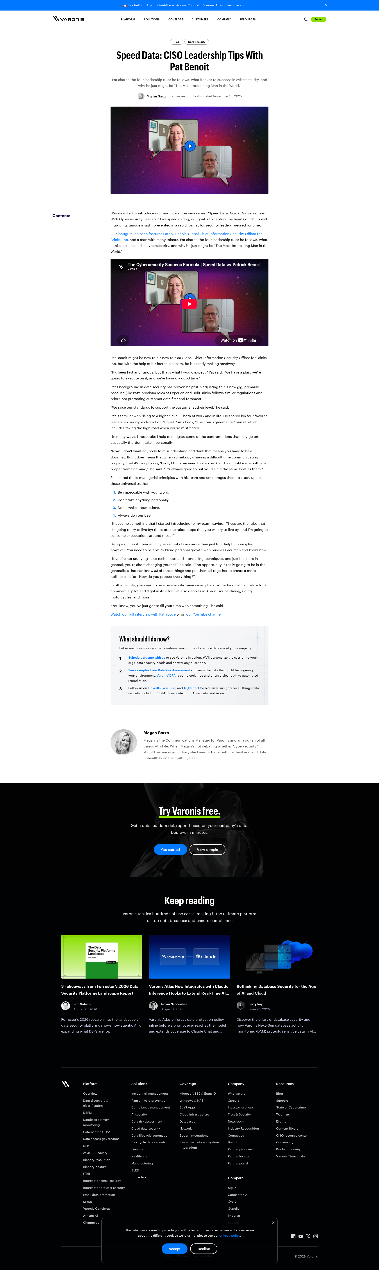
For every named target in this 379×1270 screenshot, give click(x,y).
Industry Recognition (243, 1128)
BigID (232, 1187)
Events (281, 1121)
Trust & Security (239, 1114)
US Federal (139, 1177)
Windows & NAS (192, 1100)
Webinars (283, 1114)
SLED (135, 1170)
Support (282, 1100)
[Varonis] (68, 19)
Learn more (234, 5)
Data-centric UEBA (96, 1132)
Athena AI (90, 1215)
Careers (233, 1100)
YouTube (169, 688)
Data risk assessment (146, 1121)
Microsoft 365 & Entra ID (198, 1093)
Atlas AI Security (95, 1153)
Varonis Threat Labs (291, 1156)
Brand (232, 1142)
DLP (86, 1146)
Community (284, 1142)
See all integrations (194, 1135)
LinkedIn (154, 688)
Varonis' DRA (166, 675)
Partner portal (238, 1163)
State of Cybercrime (291, 1107)
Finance (137, 1149)
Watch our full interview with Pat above (143, 614)
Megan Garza (156, 96)
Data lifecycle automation (150, 1135)
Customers (200, 19)
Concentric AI (238, 1194)
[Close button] (326, 5)
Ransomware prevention (149, 1100)
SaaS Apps (188, 1107)
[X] (308, 1237)
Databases (187, 1121)
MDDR (87, 1202)
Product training (288, 1149)
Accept (175, 1249)
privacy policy (229, 1235)
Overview (90, 1093)
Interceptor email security (102, 1180)
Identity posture (95, 1167)
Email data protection (99, 1194)
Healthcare (139, 1156)
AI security (139, 1114)
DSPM (87, 1112)
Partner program (240, 1149)
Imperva (234, 1215)
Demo (318, 19)
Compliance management (150, 1107)
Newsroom (236, 1121)
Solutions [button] (152, 19)
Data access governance (101, 1139)
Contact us (236, 1135)
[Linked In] (293, 1237)
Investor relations (241, 1107)
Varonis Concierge (97, 1208)
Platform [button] (128, 19)
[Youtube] (301, 1237)
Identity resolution (96, 1160)
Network (186, 1128)
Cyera (232, 1201)
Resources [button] (248, 19)
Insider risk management (149, 1093)
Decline (204, 1249)
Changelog (91, 1222)
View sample (207, 849)
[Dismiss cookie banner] (273, 1223)
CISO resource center (292, 1135)
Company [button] (224, 19)
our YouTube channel (204, 614)
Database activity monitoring (96, 1122)
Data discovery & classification (95, 1103)
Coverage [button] (175, 19)
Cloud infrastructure (194, 1114)
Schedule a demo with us (146, 657)
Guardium (235, 1208)
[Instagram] (315, 1237)
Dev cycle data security (148, 1142)
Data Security (196, 41)
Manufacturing (142, 1163)
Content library (287, 1128)
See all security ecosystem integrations (199, 1144)
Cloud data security (145, 1128)
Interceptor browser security (104, 1187)
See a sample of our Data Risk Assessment (159, 670)
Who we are (236, 1093)
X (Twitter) (191, 688)
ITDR (86, 1173)
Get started (170, 849)
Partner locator (239, 1156)
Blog (176, 41)
